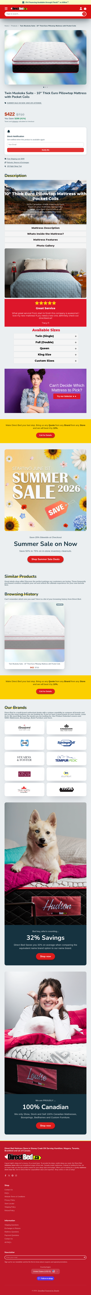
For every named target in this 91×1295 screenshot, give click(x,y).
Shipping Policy (10, 1207)
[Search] (84, 14)
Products (14, 26)
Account (81, 8)
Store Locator (9, 1203)
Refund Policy (10, 1210)
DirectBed (41, 1291)
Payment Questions (12, 1235)
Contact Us (9, 1190)
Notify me (45, 150)
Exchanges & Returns (13, 1228)
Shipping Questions (12, 1225)
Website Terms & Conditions (15, 1196)
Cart (85, 8)
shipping (15, 121)
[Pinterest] (13, 1176)
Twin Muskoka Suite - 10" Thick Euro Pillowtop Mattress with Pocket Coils (34, 635)
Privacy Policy (10, 1200)
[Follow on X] (9, 1176)
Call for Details (45, 435)
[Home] (19, 8)
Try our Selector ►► (67, 396)
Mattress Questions (12, 1232)
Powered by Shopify (52, 1291)
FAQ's (7, 1193)
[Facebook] (6, 1176)
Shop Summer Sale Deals (45, 559)
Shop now (45, 956)
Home (7, 26)
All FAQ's (8, 1242)
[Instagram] (16, 1176)
